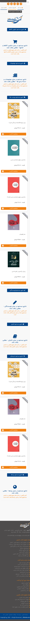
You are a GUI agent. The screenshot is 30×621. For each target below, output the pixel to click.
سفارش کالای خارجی (23, 552)
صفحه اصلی (25, 614)
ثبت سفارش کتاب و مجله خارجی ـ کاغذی (19, 542)
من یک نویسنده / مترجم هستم (21, 566)
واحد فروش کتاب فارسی (23, 595)
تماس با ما (5, 614)
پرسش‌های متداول (24, 548)
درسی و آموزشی (24, 603)
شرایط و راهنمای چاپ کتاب (22, 576)
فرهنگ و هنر (25, 585)
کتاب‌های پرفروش (24, 601)
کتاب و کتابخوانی (24, 590)
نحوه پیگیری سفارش (23, 550)
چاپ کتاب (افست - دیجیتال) (22, 574)
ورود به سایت (12, 7)
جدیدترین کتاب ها (24, 605)
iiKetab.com (26, 617)
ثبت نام (20, 7)
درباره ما (19, 614)
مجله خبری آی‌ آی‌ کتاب (23, 580)
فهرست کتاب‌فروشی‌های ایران (21, 599)
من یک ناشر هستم (24, 572)
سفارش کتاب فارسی (23, 597)
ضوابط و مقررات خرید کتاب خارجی (20, 554)
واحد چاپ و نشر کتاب (24, 560)
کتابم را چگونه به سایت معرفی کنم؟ (20, 607)
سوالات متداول (12, 614)
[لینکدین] (14, 4)
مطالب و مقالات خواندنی (23, 588)
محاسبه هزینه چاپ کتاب (23, 564)
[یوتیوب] (11, 4)
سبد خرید (3, 7)
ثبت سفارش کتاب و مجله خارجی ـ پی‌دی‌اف (18, 544)
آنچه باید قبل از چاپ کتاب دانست (20, 570)
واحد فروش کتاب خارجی (23, 540)
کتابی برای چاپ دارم (24, 563)
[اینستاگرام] (17, 4)
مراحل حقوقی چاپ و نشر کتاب (21, 568)
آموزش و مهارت (24, 583)
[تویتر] (8, 4)
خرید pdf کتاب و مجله (23, 556)
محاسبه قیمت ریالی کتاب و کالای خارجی (19, 546)
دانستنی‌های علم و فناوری (23, 587)
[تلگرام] (21, 4)
